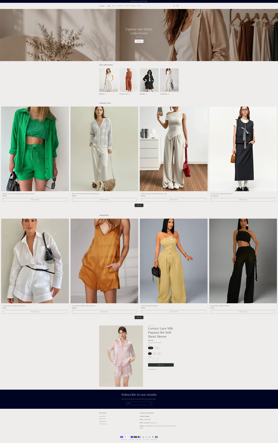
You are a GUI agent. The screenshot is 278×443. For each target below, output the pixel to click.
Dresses (139, 41)
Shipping (150, 342)
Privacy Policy (102, 416)
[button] (174, 5)
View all (139, 205)
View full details (152, 369)
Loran (126, 439)
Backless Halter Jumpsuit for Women (220, 306)
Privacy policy (132, 439)
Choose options (35, 199)
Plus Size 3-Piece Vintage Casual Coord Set (222, 193)
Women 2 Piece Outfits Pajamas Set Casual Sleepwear (85, 193)
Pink (151, 348)
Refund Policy (102, 418)
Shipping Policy (102, 421)
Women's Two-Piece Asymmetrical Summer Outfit (154, 193)
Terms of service (146, 439)
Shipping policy (154, 439)
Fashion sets (123, 94)
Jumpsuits (163, 94)
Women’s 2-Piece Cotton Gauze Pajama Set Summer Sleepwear (19, 193)
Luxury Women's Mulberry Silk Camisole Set (83, 306)
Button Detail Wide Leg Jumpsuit (149, 306)
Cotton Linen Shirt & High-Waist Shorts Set (14, 306)
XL (159, 353)
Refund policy (138, 439)
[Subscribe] (150, 403)
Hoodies (142, 94)
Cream (157, 348)
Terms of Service (103, 424)
